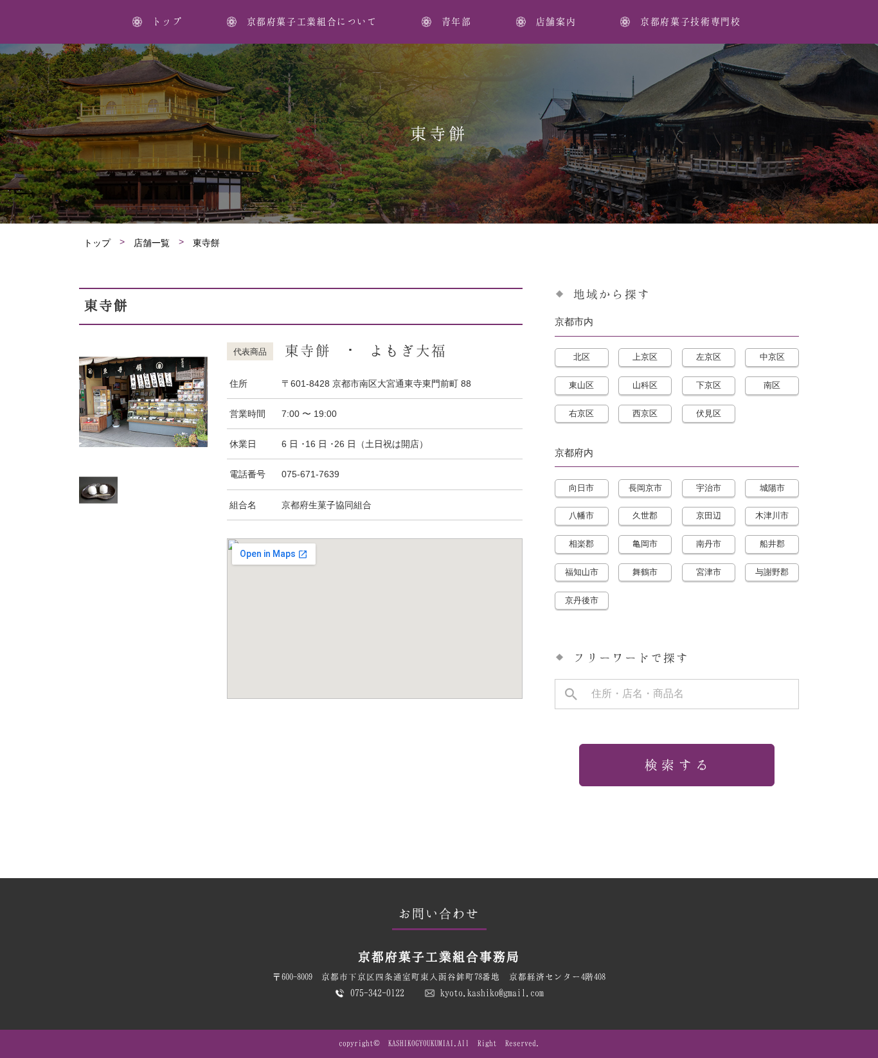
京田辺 (708, 515)
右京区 (581, 413)
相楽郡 (581, 544)
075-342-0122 (377, 992)
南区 (772, 385)
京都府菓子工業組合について (312, 21)
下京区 (708, 385)
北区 (581, 357)
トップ (167, 21)
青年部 (457, 21)
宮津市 (708, 572)
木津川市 (772, 515)
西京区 (645, 413)
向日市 (581, 488)
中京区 (772, 357)
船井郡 (772, 544)
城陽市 (772, 488)
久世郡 (645, 515)
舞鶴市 (645, 572)
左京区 (708, 357)
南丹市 (708, 544)
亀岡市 (645, 544)
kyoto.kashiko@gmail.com (492, 992)
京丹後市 (581, 600)
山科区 (645, 385)
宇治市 (708, 488)
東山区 (581, 385)
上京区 (645, 357)
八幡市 (581, 515)
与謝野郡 (772, 572)
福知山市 (581, 572)
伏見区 (708, 413)
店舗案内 (556, 21)
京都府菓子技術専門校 (690, 21)
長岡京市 (645, 488)
